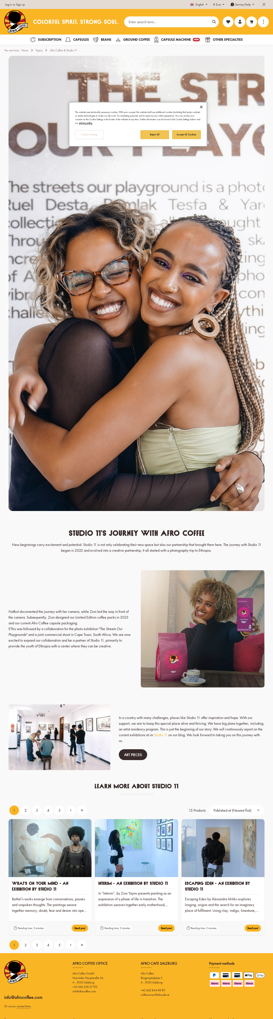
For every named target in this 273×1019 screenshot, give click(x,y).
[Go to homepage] (16, 21)
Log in (8, 4)
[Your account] (239, 21)
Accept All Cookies (186, 134)
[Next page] (71, 810)
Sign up (20, 4)
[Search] (214, 21)
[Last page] (82, 810)
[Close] (201, 107)
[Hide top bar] (264, 4)
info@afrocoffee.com (23, 997)
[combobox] (167, 21)
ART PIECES (133, 754)
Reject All (155, 134)
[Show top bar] (263, 21)
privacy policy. (86, 122)
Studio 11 (160, 734)
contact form (24, 1006)
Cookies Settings (89, 134)
